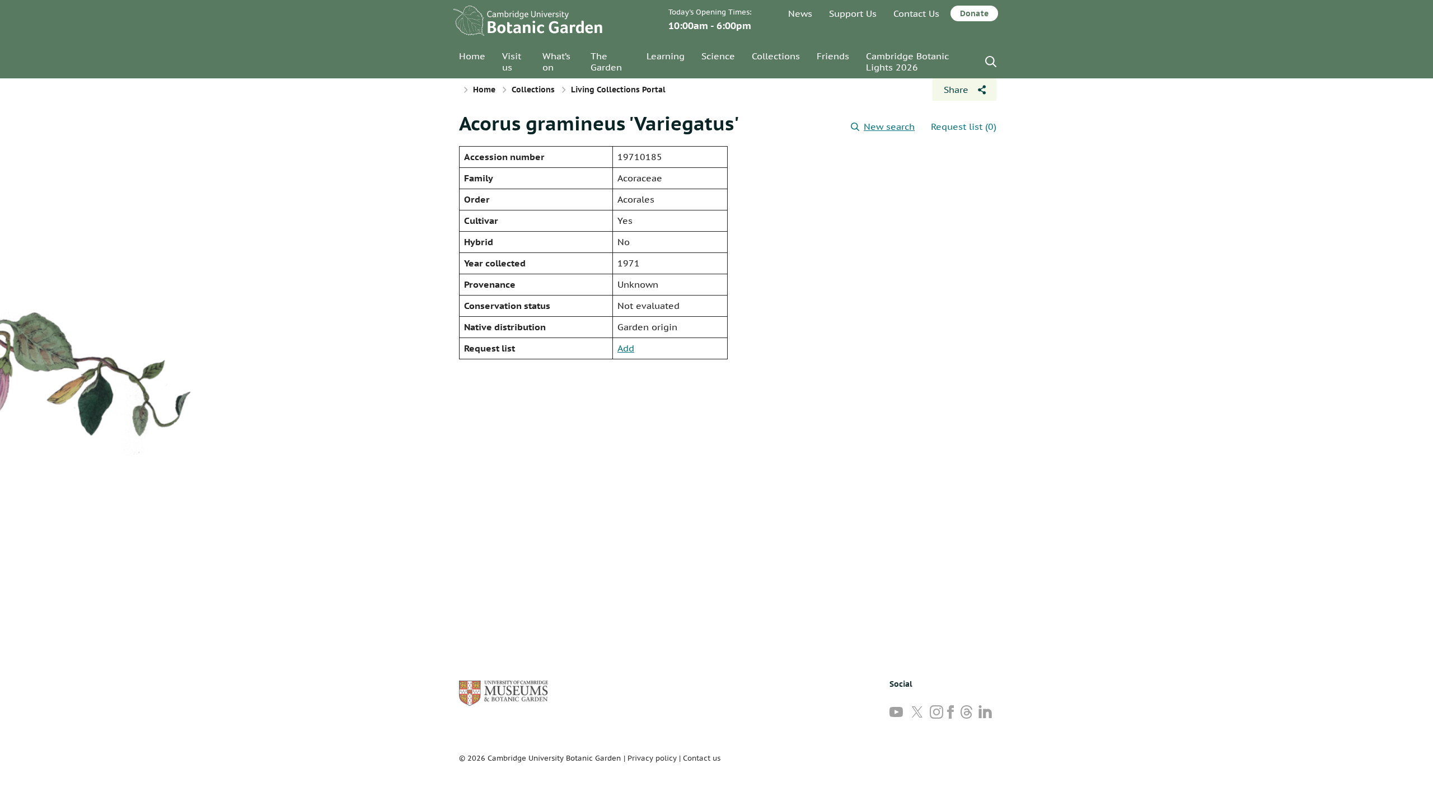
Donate (974, 13)
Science (718, 56)
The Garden (606, 61)
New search (889, 126)
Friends (833, 56)
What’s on (556, 61)
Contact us (701, 758)
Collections (776, 56)
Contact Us (916, 13)
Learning (666, 56)
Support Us (853, 13)
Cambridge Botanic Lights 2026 (907, 61)
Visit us (511, 61)
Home (472, 56)
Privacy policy (652, 758)
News (800, 13)
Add (625, 348)
